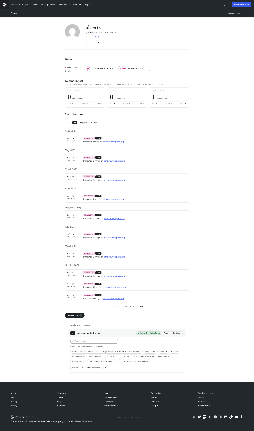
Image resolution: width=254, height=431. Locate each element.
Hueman (174, 352)
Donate (155, 401)
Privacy (14, 406)
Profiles (14, 13)
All (75, 122)
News (13, 397)
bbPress (202, 401)
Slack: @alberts (93, 37)
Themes (60, 397)
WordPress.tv (111, 406)
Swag (154, 406)
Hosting (14, 401)
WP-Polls (163, 352)
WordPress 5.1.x (78, 361)
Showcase (61, 393)
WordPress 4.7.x (113, 356)
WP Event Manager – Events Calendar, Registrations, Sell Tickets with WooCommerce (106, 352)
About (13, 393)
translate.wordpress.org (113, 142)
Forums (94, 122)
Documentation (110, 397)
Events (154, 397)
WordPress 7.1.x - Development (135, 361)
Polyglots (83, 122)
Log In (239, 13)
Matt (201, 397)
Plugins (60, 401)
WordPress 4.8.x (130, 356)
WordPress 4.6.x (96, 356)
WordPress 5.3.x (112, 361)
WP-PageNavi (150, 352)
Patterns (61, 406)
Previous (114, 306)
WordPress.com (206, 393)
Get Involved (156, 393)
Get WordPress (241, 4)
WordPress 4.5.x (78, 356)
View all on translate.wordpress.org (88, 368)
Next (142, 306)
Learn (106, 393)
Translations (74, 315)
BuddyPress (204, 406)
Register (231, 13)
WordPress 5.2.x (95, 361)
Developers (109, 401)
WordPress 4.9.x (147, 356)
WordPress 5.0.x (164, 356)
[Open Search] (225, 4)
